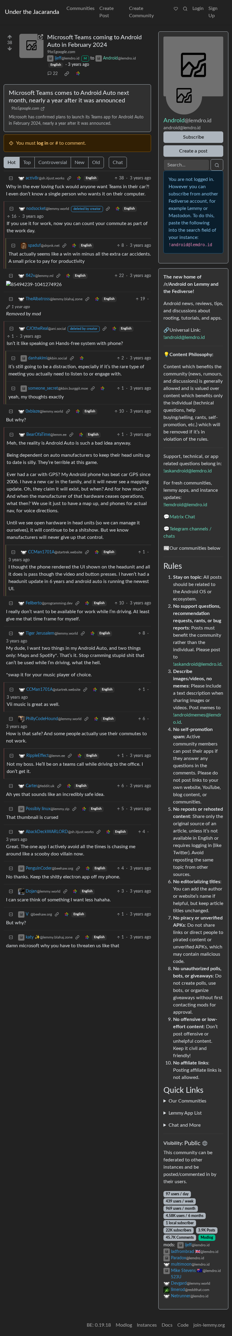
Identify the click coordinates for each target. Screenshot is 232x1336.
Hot (12, 162)
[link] (66, 73)
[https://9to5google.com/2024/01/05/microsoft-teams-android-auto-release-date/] (31, 46)
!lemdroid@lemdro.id (185, 504)
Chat (118, 162)
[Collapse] (11, 178)
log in (42, 143)
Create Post (106, 12)
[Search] (185, 8)
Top (27, 162)
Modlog (207, 1237)
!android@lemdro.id (184, 337)
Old (96, 162)
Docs (167, 1325)
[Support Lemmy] (175, 8)
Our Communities (187, 1101)
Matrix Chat (182, 516)
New (80, 162)
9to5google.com (61, 52)
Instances (147, 1325)
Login (198, 8)
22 (55, 74)
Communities (80, 8)
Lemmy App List (185, 1113)
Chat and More (185, 1125)
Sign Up (213, 12)
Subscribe (193, 137)
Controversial (52, 162)
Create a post (193, 151)
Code (182, 1325)
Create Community (141, 12)
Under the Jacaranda (32, 12)
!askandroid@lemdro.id (187, 470)
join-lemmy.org (209, 1325)
